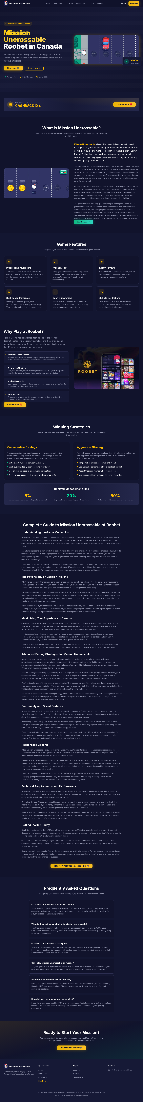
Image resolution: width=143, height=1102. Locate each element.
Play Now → (43, 1081)
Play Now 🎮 (13, 68)
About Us (91, 3)
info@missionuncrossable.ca (121, 1070)
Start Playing (82, 222)
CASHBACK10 (26, 106)
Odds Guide (57, 3)
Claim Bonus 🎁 (124, 104)
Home (48, 3)
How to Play (80, 3)
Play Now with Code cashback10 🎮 (71, 866)
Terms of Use (78, 1077)
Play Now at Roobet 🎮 (72, 1047)
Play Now (134, 3)
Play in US (69, 3)
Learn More (34, 68)
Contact (100, 3)
